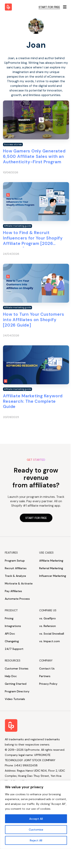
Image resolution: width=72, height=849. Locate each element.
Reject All (36, 840)
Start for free (49, 7)
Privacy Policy (48, 684)
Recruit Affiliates (16, 568)
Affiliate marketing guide (17, 225)
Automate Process (17, 598)
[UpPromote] (8, 7)
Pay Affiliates (13, 591)
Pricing (9, 618)
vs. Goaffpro (47, 618)
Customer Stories (16, 668)
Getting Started (15, 684)
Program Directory (17, 691)
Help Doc (11, 676)
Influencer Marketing (52, 576)
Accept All (36, 819)
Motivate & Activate (19, 583)
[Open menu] (64, 7)
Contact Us (47, 668)
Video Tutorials (15, 699)
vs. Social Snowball (51, 633)
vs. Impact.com (49, 641)
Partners (44, 676)
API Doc (10, 633)
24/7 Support (14, 649)
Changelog (12, 641)
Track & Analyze (15, 576)
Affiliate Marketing (51, 560)
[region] (36, 814)
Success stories (13, 144)
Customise (36, 829)
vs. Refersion (47, 626)
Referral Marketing (51, 568)
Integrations (13, 626)
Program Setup (15, 560)
